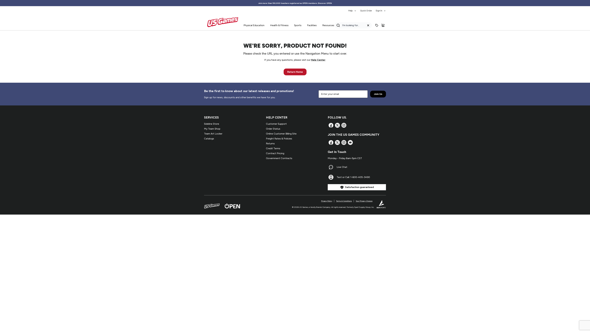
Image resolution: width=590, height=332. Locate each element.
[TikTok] (350, 142)
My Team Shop (212, 128)
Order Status (273, 128)
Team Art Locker (213, 133)
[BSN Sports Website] (381, 204)
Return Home (295, 71)
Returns (270, 143)
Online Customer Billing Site (281, 133)
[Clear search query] (368, 25)
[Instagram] (344, 125)
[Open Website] (232, 206)
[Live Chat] (331, 167)
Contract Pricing (275, 153)
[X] (337, 125)
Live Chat (342, 167)
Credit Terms (273, 148)
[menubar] (367, 9)
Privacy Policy (326, 201)
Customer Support (276, 123)
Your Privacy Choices (364, 201)
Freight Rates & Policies (279, 138)
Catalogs (209, 138)
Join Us (378, 94)
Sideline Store (211, 123)
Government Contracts (279, 158)
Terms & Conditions (344, 201)
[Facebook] (331, 125)
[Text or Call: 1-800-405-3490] (331, 177)
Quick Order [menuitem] (366, 10)
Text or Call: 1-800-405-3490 (353, 177)
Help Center (318, 59)
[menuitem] (352, 9)
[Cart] (383, 25)
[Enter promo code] (377, 25)
